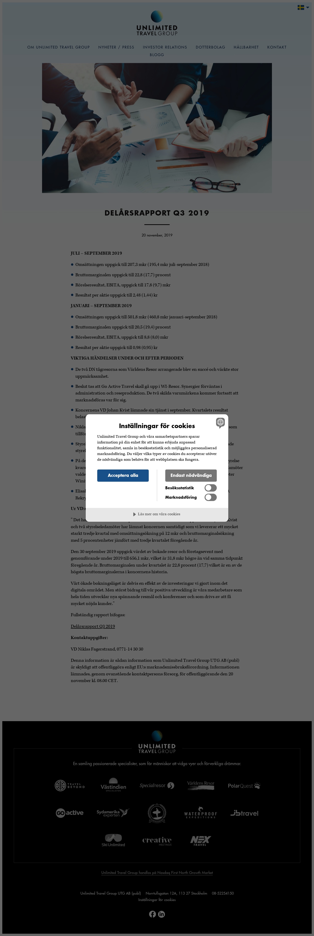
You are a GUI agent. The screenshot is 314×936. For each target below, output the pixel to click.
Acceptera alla (123, 475)
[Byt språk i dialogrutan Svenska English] (219, 423)
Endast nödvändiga (191, 475)
